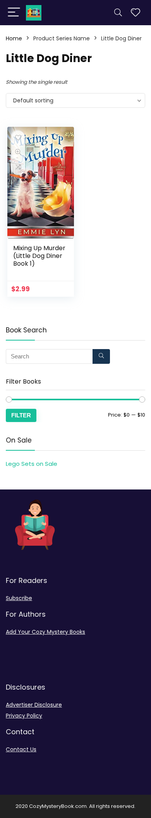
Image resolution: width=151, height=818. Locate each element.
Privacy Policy (24, 715)
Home (14, 38)
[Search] (118, 12)
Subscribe (19, 598)
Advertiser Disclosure (34, 705)
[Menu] (14, 12)
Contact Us (21, 749)
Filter (21, 415)
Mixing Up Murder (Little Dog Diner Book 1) (39, 256)
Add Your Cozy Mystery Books (45, 632)
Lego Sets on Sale (31, 464)
